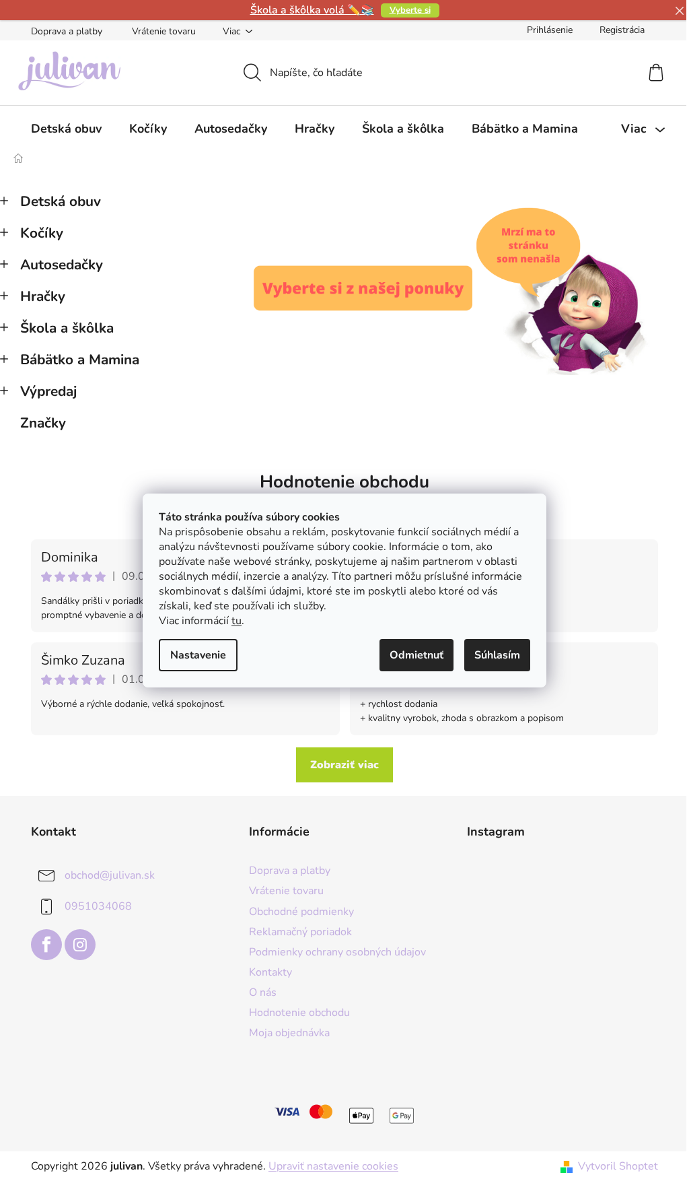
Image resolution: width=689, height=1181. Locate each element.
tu (236, 620)
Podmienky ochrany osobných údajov (337, 952)
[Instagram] (80, 944)
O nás (263, 992)
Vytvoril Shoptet (618, 1166)
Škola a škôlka (67, 327)
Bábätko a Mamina (79, 359)
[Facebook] (46, 944)
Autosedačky (61, 264)
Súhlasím (497, 655)
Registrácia (622, 30)
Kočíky (41, 233)
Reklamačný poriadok (300, 931)
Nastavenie (198, 655)
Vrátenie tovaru (164, 31)
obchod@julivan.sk (110, 875)
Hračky (42, 296)
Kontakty (270, 972)
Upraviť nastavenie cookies (333, 1166)
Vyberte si (410, 10)
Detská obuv (60, 201)
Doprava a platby (66, 31)
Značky (43, 422)
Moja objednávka (289, 1032)
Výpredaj (48, 391)
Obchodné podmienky (301, 911)
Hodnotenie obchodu (344, 482)
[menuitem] (66, 128)
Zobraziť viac (344, 764)
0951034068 (98, 906)
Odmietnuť (416, 655)
